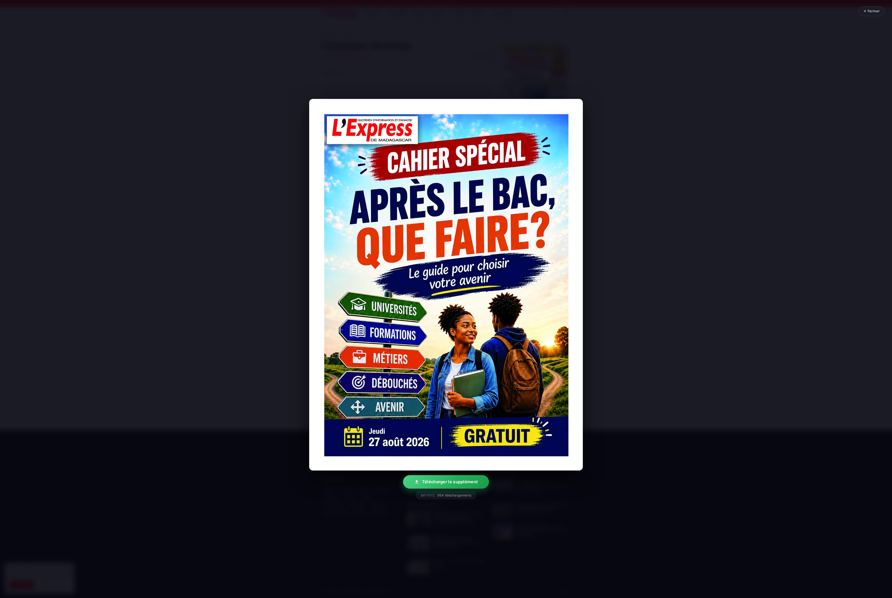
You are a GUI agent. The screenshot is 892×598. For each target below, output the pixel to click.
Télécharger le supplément (450, 481)
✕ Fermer (871, 11)
